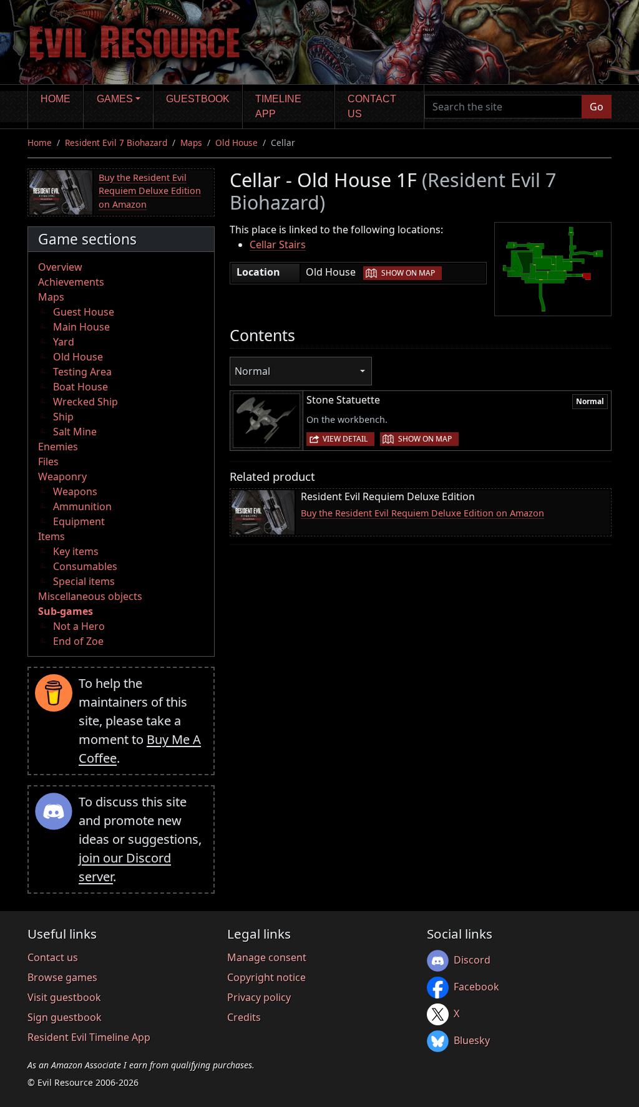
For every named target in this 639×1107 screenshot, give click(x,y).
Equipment (79, 521)
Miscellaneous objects (90, 596)
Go (596, 107)
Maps (191, 142)
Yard (63, 342)
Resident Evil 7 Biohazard (116, 142)
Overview (60, 267)
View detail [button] (345, 438)
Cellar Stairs (278, 244)
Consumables (85, 566)
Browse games (62, 977)
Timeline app (278, 106)
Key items (76, 551)
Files (48, 461)
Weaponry (62, 476)
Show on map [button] (408, 273)
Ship (63, 416)
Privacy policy (259, 997)
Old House (236, 142)
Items (51, 536)
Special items (84, 581)
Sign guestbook (64, 1017)
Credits (244, 1017)
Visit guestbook (64, 997)
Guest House (83, 312)
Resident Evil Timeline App (88, 1037)
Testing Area (82, 372)
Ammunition (82, 506)
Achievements (71, 282)
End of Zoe (78, 641)
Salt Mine (75, 431)
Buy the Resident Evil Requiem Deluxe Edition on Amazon (150, 191)
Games (115, 99)
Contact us (372, 106)
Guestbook (198, 99)
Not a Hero (79, 626)
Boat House (80, 387)
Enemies (58, 446)
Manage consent (266, 957)
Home (56, 99)
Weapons (75, 491)
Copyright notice (266, 977)
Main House (81, 327)
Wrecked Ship (85, 401)
